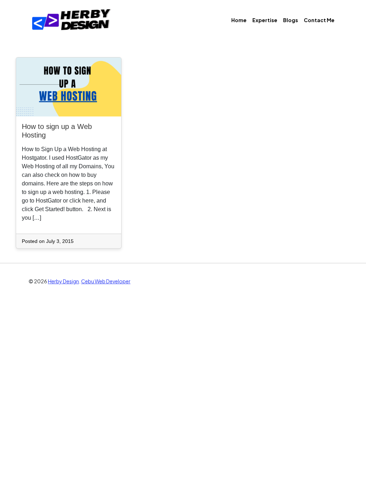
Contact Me (319, 20)
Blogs (290, 20)
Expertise (264, 20)
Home (239, 20)
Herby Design (63, 281)
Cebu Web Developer (105, 281)
